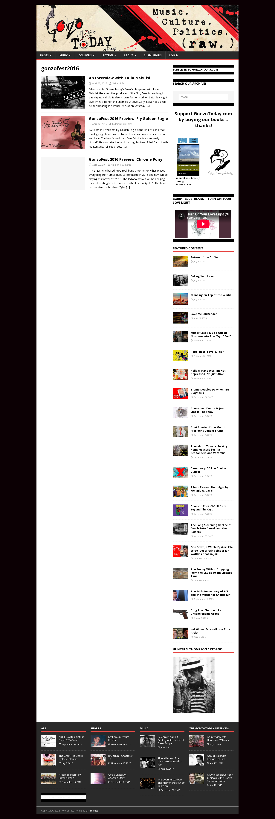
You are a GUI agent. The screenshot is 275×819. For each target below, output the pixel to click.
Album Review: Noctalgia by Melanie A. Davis (209, 488)
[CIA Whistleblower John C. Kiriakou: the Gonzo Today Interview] (196, 782)
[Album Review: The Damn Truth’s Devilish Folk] (147, 766)
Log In (173, 55)
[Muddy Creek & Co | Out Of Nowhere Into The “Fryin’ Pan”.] (180, 340)
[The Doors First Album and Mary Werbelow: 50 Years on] (147, 787)
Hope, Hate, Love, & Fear (207, 351)
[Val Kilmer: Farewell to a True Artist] (180, 636)
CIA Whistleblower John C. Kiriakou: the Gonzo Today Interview (220, 778)
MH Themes (92, 810)
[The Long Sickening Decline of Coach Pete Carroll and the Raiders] (180, 532)
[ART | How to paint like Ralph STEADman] (48, 744)
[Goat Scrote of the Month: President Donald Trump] (180, 435)
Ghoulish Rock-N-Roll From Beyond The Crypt (208, 507)
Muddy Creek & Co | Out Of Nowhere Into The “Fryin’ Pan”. (211, 334)
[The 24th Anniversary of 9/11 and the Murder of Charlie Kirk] (180, 598)
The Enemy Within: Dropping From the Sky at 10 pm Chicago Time (211, 573)
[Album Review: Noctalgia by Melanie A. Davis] (180, 494)
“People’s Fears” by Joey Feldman (70, 776)
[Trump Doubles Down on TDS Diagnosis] (180, 397)
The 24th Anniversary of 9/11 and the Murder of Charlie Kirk (211, 593)
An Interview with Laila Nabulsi (119, 77)
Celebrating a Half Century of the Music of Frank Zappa (171, 740)
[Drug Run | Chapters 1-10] (98, 763)
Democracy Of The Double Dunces (208, 469)
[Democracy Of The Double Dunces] (180, 476)
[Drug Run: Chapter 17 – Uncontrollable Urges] (180, 617)
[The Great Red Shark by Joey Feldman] (48, 763)
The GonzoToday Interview (209, 728)
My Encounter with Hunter (118, 738)
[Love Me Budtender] (180, 321)
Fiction (108, 55)
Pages (44, 55)
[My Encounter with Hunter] (98, 744)
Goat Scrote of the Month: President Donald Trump (208, 428)
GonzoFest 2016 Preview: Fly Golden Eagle (128, 118)
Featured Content (188, 248)
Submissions (153, 55)
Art (44, 728)
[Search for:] (203, 97)
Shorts (96, 728)
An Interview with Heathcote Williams (218, 738)
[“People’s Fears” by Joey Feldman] (48, 782)
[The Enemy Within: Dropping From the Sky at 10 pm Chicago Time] (180, 576)
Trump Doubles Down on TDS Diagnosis (210, 391)
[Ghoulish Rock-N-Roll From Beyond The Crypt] (180, 513)
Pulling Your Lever (203, 276)
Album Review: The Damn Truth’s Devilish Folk (170, 761)
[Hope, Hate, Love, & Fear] (180, 359)
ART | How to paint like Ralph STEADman (71, 738)
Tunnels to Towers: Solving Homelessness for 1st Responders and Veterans (209, 449)
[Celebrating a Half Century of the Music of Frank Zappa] (147, 744)
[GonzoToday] (137, 49)
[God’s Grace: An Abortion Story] (98, 782)
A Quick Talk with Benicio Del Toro (216, 757)
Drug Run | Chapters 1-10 (121, 757)
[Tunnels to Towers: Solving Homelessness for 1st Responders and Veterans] (180, 453)
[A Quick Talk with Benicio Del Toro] (196, 763)
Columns (85, 55)
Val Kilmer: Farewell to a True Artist (210, 630)
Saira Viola (118, 83)
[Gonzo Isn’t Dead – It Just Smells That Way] (180, 416)
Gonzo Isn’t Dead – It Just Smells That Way (207, 410)
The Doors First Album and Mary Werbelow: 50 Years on (171, 783)
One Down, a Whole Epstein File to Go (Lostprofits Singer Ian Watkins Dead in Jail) (212, 550)
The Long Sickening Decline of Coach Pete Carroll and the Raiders (211, 528)
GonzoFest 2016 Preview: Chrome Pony (125, 159)
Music (63, 55)
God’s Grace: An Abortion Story (117, 776)
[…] (148, 106)
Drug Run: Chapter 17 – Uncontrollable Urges (206, 611)
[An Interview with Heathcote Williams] (196, 744)
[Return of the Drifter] (180, 264)
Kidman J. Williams (122, 124)
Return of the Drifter (205, 257)
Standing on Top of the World (211, 295)
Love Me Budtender (204, 314)
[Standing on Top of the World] (180, 302)
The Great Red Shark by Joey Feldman (71, 757)
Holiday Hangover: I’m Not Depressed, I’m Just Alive (208, 372)
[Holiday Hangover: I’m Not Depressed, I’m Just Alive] (180, 378)
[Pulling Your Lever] (180, 283)
